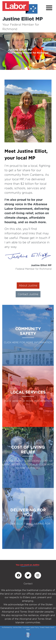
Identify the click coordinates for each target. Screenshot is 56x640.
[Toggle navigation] (49, 8)
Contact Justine (28, 294)
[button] (4, 51)
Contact (28, 583)
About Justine (28, 285)
